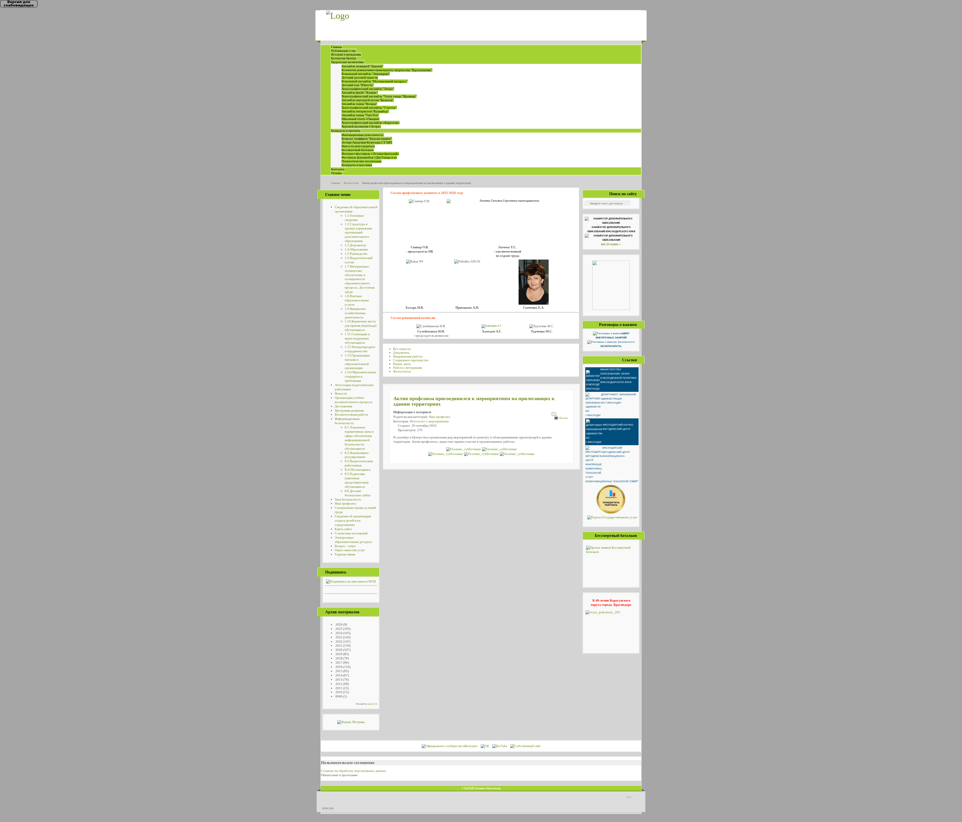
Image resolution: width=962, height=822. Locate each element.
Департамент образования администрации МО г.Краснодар (618, 398)
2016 (338, 667)
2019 (338, 654)
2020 (338, 650)
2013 (338, 679)
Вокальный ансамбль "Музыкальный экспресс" (374, 81)
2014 (338, 675)
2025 (338, 629)
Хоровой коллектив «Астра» (361, 126)
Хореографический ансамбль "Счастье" (369, 107)
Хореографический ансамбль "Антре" (367, 89)
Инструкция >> (611, 244)
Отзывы (336, 173)
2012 (338, 684)
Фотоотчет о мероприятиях (429, 421)
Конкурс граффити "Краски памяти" (366, 139)
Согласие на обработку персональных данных (353, 771)
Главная (336, 47)
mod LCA (372, 704)
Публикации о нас (343, 51)
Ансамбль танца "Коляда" (359, 104)
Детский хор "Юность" (357, 85)
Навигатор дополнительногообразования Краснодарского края (611, 229)
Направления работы (408, 356)
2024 (338, 633)
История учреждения (346, 54)
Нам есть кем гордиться (358, 146)
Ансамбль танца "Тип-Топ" (360, 115)
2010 (338, 692)
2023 (338, 637)
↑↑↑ (628, 797)
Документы (401, 353)
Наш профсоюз (439, 417)
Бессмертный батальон (357, 150)
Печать (563, 417)
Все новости (402, 349)
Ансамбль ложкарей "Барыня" (362, 66)
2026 (338, 624)
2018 (338, 658)
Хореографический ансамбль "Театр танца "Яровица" (379, 96)
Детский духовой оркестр (359, 77)
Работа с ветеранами (407, 368)
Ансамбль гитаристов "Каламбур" (365, 111)
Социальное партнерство (411, 360)
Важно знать (402, 364)
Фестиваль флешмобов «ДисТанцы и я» (369, 157)
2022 (338, 641)
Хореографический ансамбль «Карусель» (370, 123)
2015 (338, 671)
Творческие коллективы (347, 62)
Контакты (338, 169)
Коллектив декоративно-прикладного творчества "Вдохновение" (386, 70)
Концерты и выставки (356, 165)
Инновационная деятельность (362, 135)
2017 (338, 662)
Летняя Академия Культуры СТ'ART (366, 142)
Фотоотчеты (402, 371)
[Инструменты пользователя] (554, 414)
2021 (338, 645)
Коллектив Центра (343, 58)
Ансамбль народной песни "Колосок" (367, 100)
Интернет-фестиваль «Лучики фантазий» (370, 154)
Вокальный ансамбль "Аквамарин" (365, 74)
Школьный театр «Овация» (360, 119)
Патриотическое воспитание (361, 161)
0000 (338, 696)
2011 (338, 688)
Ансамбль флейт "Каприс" (359, 92)
